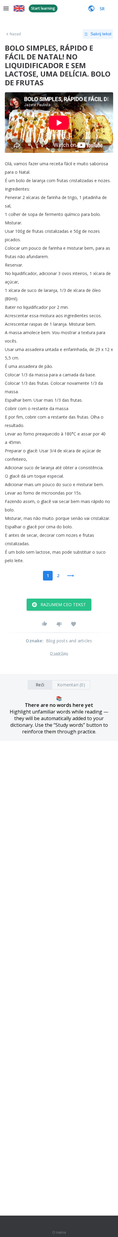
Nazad (15, 34)
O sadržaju (59, 653)
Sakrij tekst (100, 33)
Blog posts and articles (69, 641)
